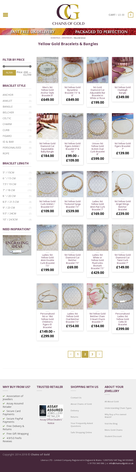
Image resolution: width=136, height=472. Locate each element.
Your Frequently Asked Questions (82, 424)
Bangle (8, 106)
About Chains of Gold (81, 404)
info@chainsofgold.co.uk (121, 463)
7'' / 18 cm (9, 190)
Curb (6, 130)
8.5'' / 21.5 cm (11, 201)
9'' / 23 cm (9, 207)
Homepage (55, 38)
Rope (6, 153)
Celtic (7, 118)
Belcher (8, 112)
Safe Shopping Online (81, 432)
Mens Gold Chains (114, 430)
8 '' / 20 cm (9, 196)
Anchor (8, 94)
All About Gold (112, 401)
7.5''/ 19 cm (9, 184)
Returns (74, 416)
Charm (7, 124)
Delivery (75, 410)
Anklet (7, 100)
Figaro (7, 136)
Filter (9, 72)
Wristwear (67, 38)
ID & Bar (8, 141)
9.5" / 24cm (9, 213)
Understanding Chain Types (118, 408)
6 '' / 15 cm (9, 178)
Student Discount (113, 436)
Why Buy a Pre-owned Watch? (115, 415)
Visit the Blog (111, 423)
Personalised (12, 147)
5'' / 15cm (8, 172)
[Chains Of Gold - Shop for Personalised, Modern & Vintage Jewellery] (68, 14)
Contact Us (76, 397)
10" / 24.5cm (10, 219)
